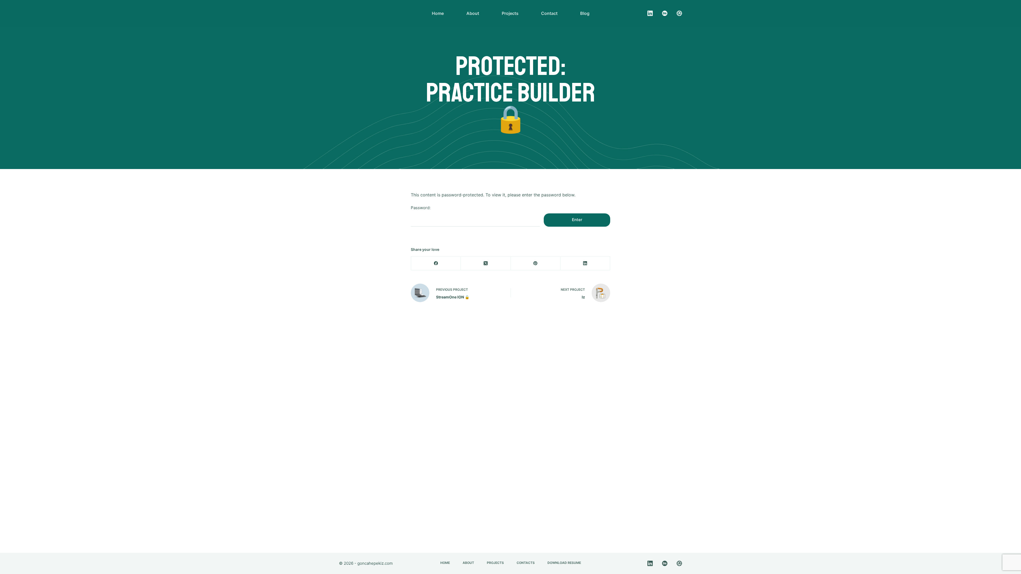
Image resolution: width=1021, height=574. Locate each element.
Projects (510, 13)
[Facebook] (436, 263)
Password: (420, 207)
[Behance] (664, 13)
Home (438, 13)
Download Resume (564, 563)
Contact (549, 13)
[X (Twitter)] (485, 263)
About (472, 13)
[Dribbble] (679, 13)
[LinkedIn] (650, 13)
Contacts (526, 563)
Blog (584, 13)
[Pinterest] (535, 263)
